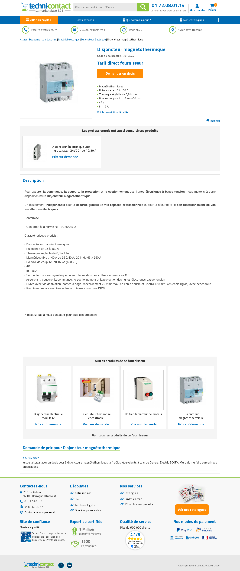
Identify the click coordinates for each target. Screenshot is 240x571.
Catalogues (131, 493)
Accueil (23, 39)
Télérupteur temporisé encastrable (96, 416)
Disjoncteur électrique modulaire (48, 416)
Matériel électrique (69, 39)
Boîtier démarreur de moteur (143, 414)
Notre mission (82, 493)
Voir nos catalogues (192, 509)
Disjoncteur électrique (93, 39)
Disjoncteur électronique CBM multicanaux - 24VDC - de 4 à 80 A (74, 148)
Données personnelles (88, 510)
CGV (76, 499)
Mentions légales (84, 505)
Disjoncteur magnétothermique (191, 416)
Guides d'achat (133, 499)
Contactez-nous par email (39, 512)
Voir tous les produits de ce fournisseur (120, 435)
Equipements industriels (43, 39)
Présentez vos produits (139, 504)
